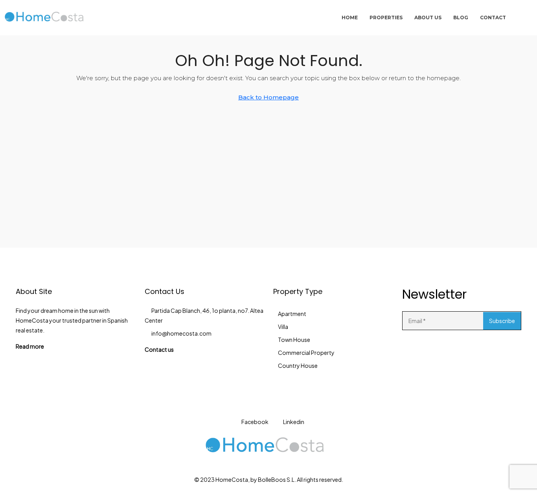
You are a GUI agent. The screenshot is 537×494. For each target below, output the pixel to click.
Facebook (254, 421)
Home (350, 17)
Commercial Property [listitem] (306, 352)
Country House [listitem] (298, 365)
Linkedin (293, 421)
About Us (427, 17)
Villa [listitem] (283, 326)
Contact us (159, 349)
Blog (460, 17)
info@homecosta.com (181, 333)
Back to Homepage (268, 97)
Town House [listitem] (294, 339)
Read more (30, 346)
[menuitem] (520, 17)
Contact (493, 17)
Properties (386, 17)
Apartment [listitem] (292, 313)
